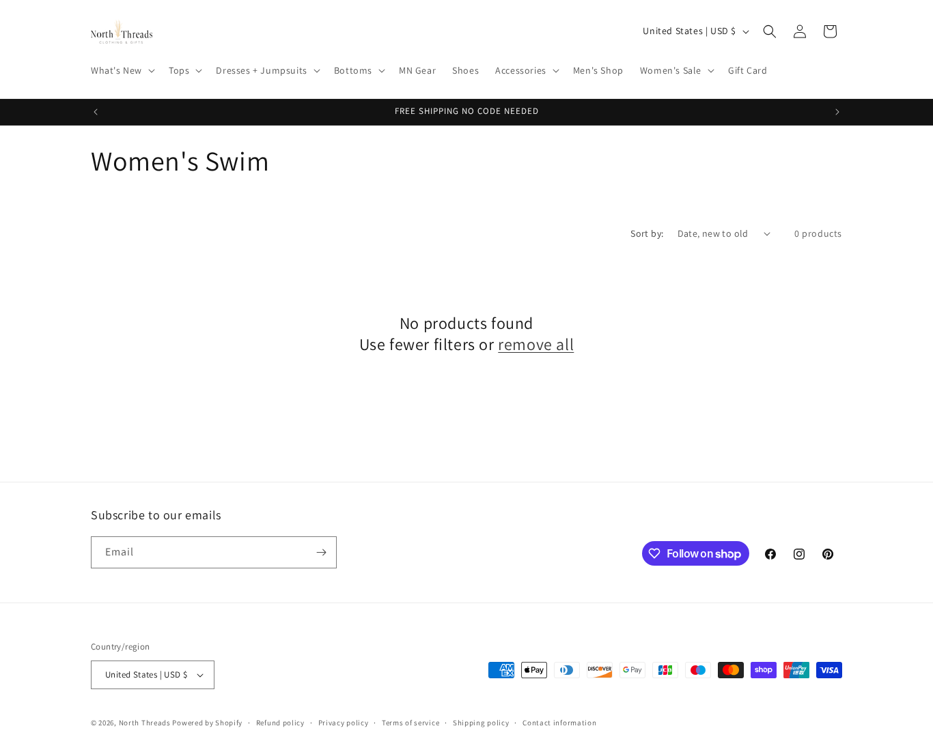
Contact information (559, 722)
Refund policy (280, 722)
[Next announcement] (837, 112)
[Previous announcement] (96, 112)
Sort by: (646, 233)
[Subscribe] (321, 552)
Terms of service (410, 722)
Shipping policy (481, 722)
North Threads (145, 722)
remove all (536, 344)
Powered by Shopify (207, 722)
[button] (122, 70)
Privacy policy (343, 722)
